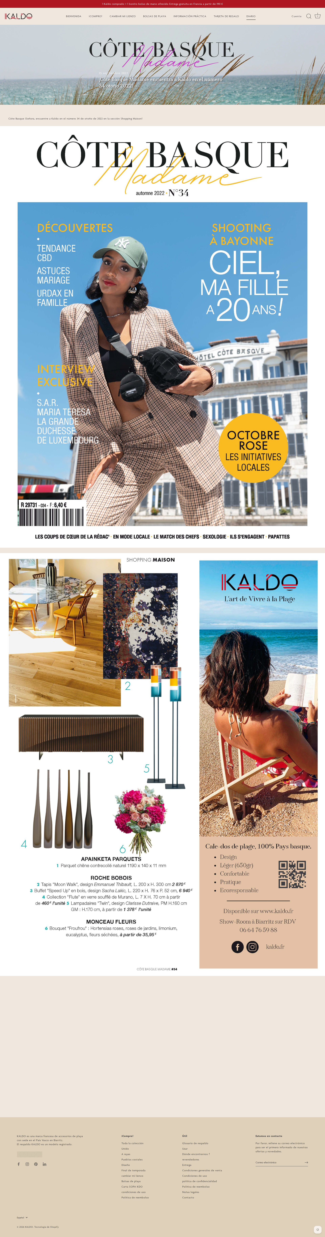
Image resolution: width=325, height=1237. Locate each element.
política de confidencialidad (199, 1181)
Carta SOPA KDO (132, 1186)
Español (20, 1217)
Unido (125, 1148)
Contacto (188, 1197)
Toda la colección (133, 1143)
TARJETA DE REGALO (226, 16)
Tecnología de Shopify (46, 1226)
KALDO (29, 1226)
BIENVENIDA (73, 16)
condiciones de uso (134, 1192)
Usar (185, 1148)
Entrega (186, 1165)
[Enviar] (306, 1162)
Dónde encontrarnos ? (196, 1154)
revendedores (190, 1159)
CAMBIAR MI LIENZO (123, 16)
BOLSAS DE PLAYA (154, 16)
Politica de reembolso (135, 1197)
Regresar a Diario (162, 1108)
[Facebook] (18, 1163)
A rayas (126, 1154)
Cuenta (297, 16)
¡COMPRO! (95, 16)
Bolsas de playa (131, 1181)
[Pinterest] (36, 1163)
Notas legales (190, 1192)
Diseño (126, 1165)
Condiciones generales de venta (202, 1170)
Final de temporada (134, 1170)
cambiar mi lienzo (132, 1175)
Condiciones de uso (194, 1175)
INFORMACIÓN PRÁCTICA (190, 16)
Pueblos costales (132, 1159)
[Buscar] (308, 16)
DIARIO (251, 16)
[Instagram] (27, 1163)
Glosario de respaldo (195, 1143)
